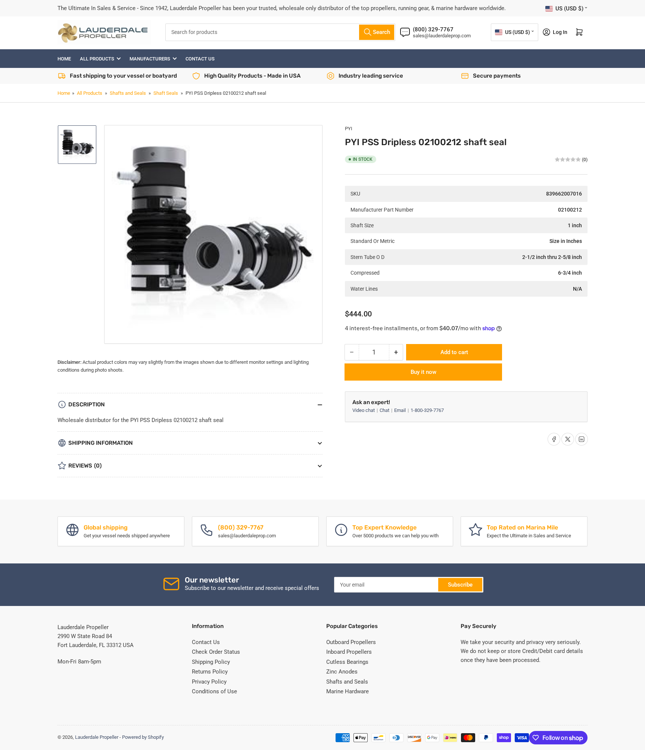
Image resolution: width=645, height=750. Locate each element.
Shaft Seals (165, 93)
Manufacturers (150, 59)
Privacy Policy (209, 681)
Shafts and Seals (128, 93)
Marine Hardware (347, 691)
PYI (348, 128)
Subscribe (460, 584)
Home (64, 59)
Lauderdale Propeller (96, 737)
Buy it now (423, 372)
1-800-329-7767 (427, 410)
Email (400, 410)
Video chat (364, 410)
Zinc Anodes (342, 671)
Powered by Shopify (143, 737)
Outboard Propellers (351, 642)
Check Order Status (216, 652)
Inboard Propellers (349, 652)
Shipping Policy (211, 662)
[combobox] (280, 32)
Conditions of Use (214, 691)
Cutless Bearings (347, 662)
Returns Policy (210, 671)
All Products (97, 59)
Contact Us (200, 59)
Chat (385, 410)
